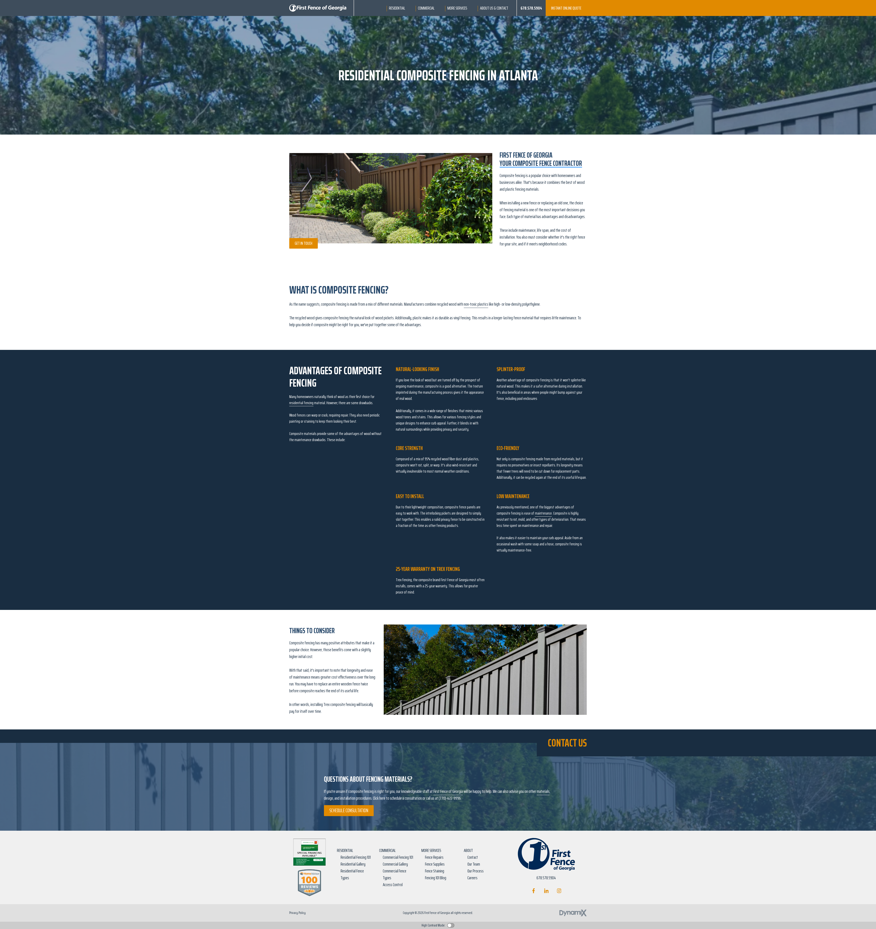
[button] (397, 8)
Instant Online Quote (566, 8)
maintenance (543, 513)
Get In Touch (303, 243)
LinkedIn (546, 891)
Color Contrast (450, 925)
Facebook (533, 891)
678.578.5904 (531, 8)
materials (543, 791)
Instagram (559, 891)
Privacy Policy (297, 913)
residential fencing (301, 403)
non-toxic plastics (476, 304)
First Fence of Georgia (448, 791)
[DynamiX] (573, 913)
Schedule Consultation (348, 811)
